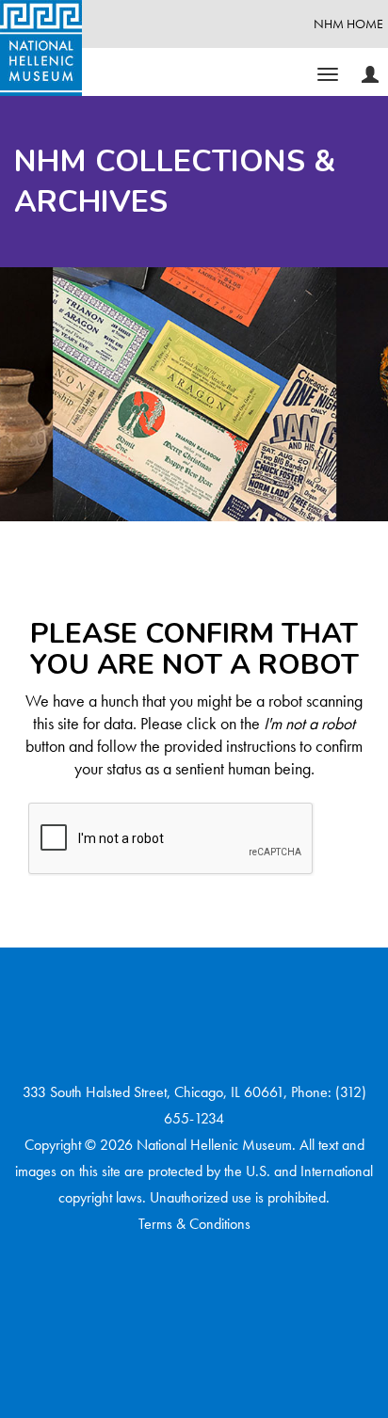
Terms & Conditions (194, 1224)
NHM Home (348, 23)
